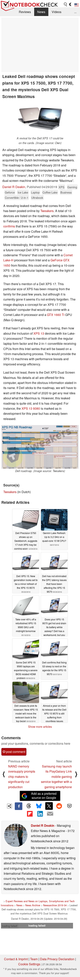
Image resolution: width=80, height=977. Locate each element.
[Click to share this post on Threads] (28, 806)
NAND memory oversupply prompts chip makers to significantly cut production (21, 776)
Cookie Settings (29, 964)
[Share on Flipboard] (29, 813)
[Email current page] (50, 814)
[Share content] (9, 806)
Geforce (10, 192)
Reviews (25, 12)
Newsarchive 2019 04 (55, 905)
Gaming (72, 187)
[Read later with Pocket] (69, 806)
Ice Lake (23, 192)
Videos (56, 12)
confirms (9, 226)
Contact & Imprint (16, 959)
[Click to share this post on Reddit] (59, 806)
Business (66, 192)
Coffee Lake (50, 192)
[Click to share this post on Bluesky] (39, 806)
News (41, 12)
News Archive (32, 905)
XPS (61, 187)
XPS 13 (38, 333)
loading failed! (9, 926)
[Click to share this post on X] (49, 806)
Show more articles (40, 727)
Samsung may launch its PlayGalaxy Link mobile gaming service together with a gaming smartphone (56, 776)
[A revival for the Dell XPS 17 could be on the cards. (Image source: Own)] (40, 118)
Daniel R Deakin (13, 187)
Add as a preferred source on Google (44, 795)
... (75, 12)
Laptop (35, 192)
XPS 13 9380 (31, 408)
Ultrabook (37, 197)
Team (34, 959)
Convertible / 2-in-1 (16, 197)
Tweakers (47, 211)
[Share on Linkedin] (40, 813)
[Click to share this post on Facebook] (18, 806)
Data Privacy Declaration (57, 959)
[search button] (65, 4)
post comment (15, 751)
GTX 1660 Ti (55, 314)
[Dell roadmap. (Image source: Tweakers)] (40, 447)
